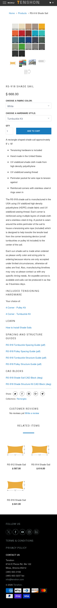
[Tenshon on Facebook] (16, 532)
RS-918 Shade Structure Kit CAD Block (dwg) (28, 384)
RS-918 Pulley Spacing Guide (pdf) (23, 351)
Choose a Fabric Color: (19, 100)
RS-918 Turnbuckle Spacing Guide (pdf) (25, 344)
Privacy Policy (16, 547)
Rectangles (22, 398)
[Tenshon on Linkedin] (36, 532)
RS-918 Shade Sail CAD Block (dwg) (24, 377)
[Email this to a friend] (42, 393)
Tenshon (17, 584)
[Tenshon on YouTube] (23, 532)
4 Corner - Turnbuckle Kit (18, 313)
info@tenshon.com (15, 579)
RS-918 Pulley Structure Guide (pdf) (23, 364)
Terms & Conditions (19, 540)
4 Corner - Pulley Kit (16, 307)
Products (22, 13)
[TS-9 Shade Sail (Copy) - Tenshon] (28, 40)
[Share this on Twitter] (14, 393)
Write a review (32, 413)
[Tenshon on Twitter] (9, 532)
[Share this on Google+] (35, 393)
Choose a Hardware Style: (21, 113)
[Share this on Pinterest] (28, 393)
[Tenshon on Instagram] (29, 532)
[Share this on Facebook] (21, 393)
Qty (8, 125)
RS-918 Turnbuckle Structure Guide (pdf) (26, 357)
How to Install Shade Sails (19, 327)
